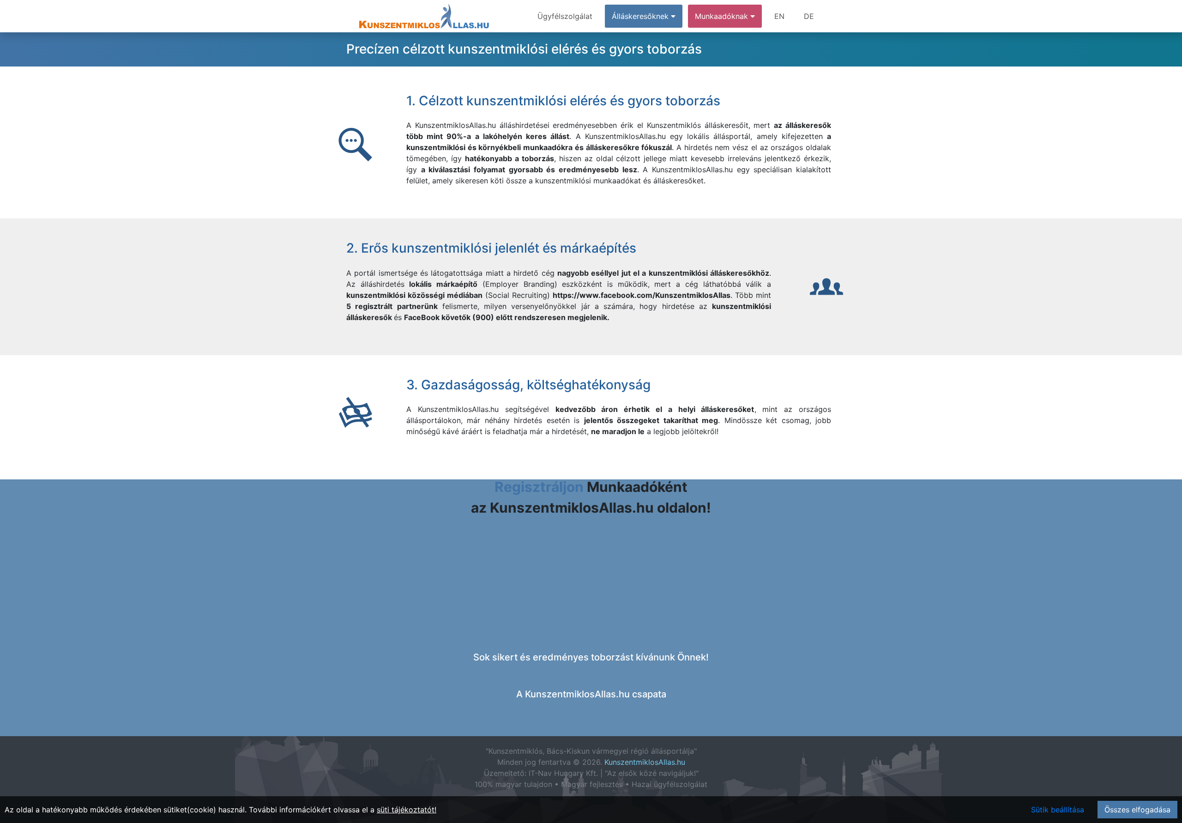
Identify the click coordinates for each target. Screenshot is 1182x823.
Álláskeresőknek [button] (641, 16)
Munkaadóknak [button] (722, 16)
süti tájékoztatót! (406, 809)
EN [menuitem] (779, 16)
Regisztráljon (539, 486)
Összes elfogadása (1137, 809)
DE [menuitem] (809, 16)
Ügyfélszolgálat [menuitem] (564, 16)
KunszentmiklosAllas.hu (644, 762)
